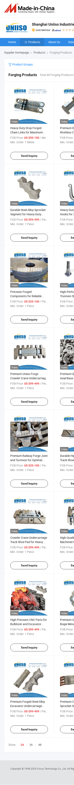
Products (34, 42)
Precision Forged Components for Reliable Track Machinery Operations (28, 296)
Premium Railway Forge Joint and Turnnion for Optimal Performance (29, 460)
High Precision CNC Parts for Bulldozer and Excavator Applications (28, 624)
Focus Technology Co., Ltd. (52, 768)
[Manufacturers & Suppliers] (30, 8)
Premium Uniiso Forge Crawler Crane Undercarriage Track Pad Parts (28, 378)
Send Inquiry (29, 155)
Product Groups (22, 64)
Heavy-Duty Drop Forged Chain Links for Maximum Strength (26, 132)
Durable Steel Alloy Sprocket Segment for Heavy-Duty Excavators (28, 214)
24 (22, 744)
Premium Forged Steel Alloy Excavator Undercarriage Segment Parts (27, 706)
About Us (54, 42)
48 (40, 745)
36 (31, 745)
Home (12, 42)
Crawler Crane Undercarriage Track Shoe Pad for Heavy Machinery (28, 542)
